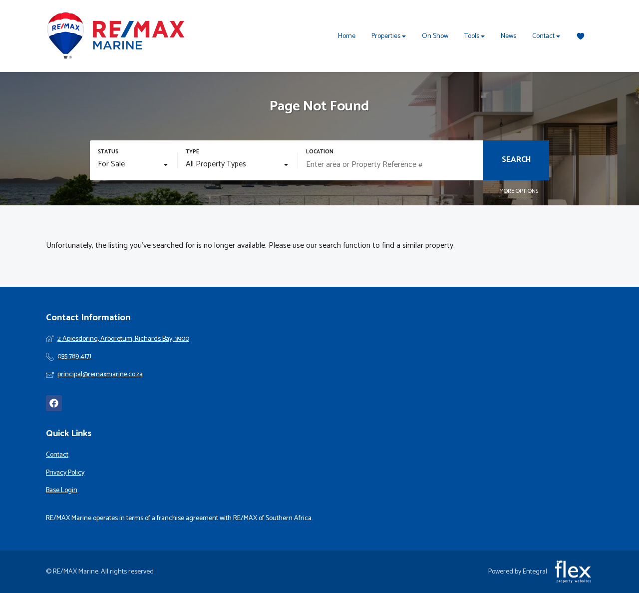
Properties (386, 36)
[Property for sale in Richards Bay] (116, 36)
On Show (435, 36)
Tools (472, 36)
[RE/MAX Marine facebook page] (54, 404)
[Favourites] (580, 36)
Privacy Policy (65, 473)
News (508, 36)
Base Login (61, 491)
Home (346, 36)
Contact (544, 36)
